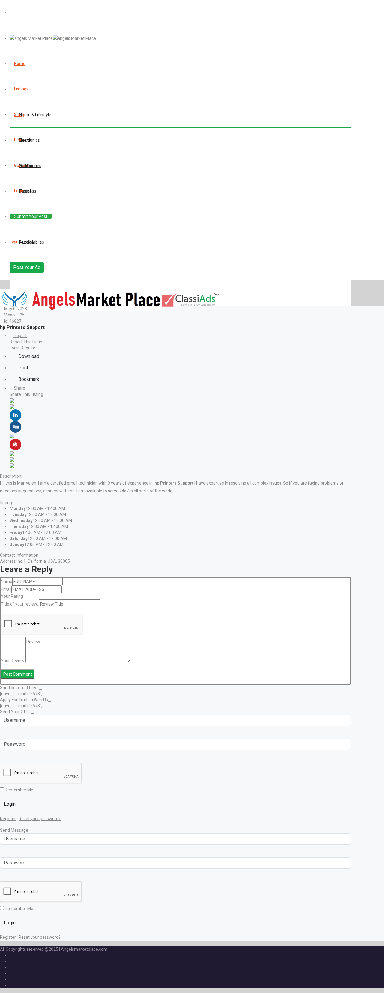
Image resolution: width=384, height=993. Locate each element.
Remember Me (18, 789)
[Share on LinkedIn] (15, 414)
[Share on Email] (12, 465)
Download (28, 356)
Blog (18, 140)
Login (10, 804)
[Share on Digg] (15, 426)
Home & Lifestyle (35, 114)
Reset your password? (40, 818)
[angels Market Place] (53, 38)
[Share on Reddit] (12, 435)
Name (6, 581)
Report (20, 335)
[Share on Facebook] (12, 400)
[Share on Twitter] (12, 406)
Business (27, 191)
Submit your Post (30, 216)
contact (21, 165)
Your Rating (12, 596)
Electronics (29, 140)
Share (19, 388)
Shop (19, 114)
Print (22, 368)
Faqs (18, 190)
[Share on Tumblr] (12, 453)
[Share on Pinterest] (15, 444)
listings (21, 89)
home (20, 63)
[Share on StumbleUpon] (12, 459)
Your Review (13, 660)
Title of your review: (19, 604)
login (14, 241)
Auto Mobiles (31, 242)
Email (6, 589)
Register (8, 818)
